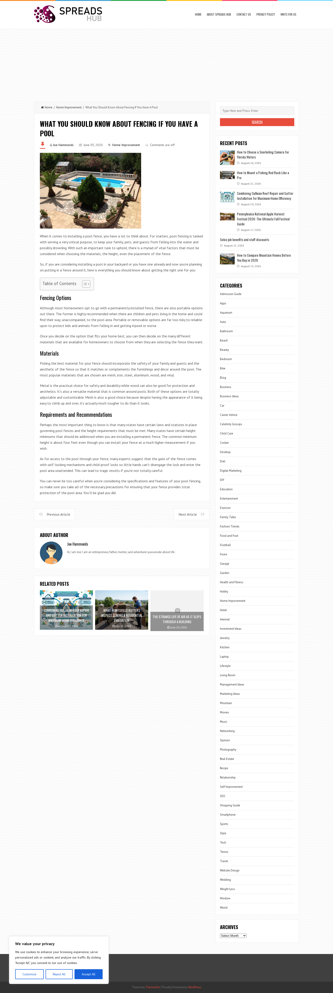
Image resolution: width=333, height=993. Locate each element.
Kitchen (224, 647)
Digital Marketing (230, 471)
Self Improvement (231, 787)
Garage (224, 564)
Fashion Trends (229, 526)
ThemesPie (152, 987)
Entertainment (229, 498)
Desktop (225, 452)
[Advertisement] (166, 63)
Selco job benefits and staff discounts (244, 239)
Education (226, 489)
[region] (59, 960)
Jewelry (224, 638)
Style (223, 833)
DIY (222, 480)
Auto (223, 322)
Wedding (225, 880)
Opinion (225, 740)
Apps (223, 303)
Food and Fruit (229, 536)
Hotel (223, 610)
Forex (223, 554)
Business (225, 387)
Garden (224, 573)
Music (223, 722)
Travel (224, 861)
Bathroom (226, 331)
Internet (225, 619)
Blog (223, 378)
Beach (224, 340)
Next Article (188, 514)
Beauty (224, 350)
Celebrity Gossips (231, 424)
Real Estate (227, 759)
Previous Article (58, 514)
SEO (222, 796)
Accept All (88, 974)
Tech (223, 842)
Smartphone (228, 815)
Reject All (59, 974)
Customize (29, 974)
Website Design (229, 870)
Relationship (228, 777)
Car (222, 405)
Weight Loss (227, 889)
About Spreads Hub (219, 14)
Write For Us (288, 14)
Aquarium (226, 313)
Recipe (224, 768)
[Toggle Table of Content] (84, 284)
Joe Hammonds (63, 145)
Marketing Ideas (230, 694)
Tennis (224, 852)
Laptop (224, 657)
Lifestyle (225, 666)
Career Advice (228, 415)
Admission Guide (230, 294)
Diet (222, 461)
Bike (222, 368)
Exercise (225, 508)
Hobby (224, 591)
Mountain (226, 703)
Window (225, 898)
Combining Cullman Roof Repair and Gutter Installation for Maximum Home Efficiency (265, 196)
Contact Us (243, 14)
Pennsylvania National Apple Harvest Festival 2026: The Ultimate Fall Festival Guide (263, 218)
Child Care (226, 433)
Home (198, 14)
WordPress (194, 987)
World (223, 908)
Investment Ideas (230, 629)
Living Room (227, 675)
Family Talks (228, 517)
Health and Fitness (231, 582)
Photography (228, 749)
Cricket (224, 443)
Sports (224, 824)
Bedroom (226, 359)
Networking (227, 731)
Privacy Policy (265, 14)
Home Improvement (69, 107)
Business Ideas (229, 396)
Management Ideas (232, 684)
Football (225, 545)
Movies (224, 712)
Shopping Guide (230, 805)
